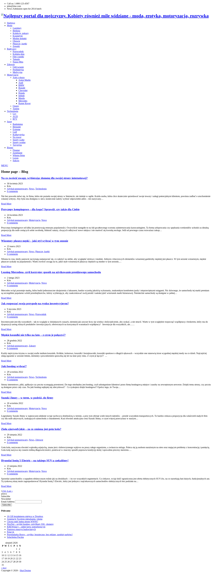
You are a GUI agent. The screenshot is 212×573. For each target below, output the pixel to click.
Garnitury (17, 28)
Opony (16, 106)
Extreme (16, 129)
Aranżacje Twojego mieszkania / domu (24, 519)
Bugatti (21, 88)
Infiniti (21, 95)
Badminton (18, 124)
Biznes (10, 147)
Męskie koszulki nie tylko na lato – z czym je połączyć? (33, 334)
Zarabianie (17, 153)
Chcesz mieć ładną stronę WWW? (22, 521)
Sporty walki (18, 140)
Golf (15, 132)
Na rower (17, 137)
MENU (4, 165)
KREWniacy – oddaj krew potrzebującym (26, 527)
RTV (15, 119)
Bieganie (17, 127)
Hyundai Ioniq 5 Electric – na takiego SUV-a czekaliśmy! (35, 460)
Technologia (12, 111)
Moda (9, 25)
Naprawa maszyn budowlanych (21, 529)
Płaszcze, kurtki (20, 43)
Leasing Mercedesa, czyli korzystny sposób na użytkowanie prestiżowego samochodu (51, 272)
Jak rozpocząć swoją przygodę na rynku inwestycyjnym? (35, 303)
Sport (9, 121)
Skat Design (25, 570)
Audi (20, 82)
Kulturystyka (19, 134)
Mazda (21, 98)
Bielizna (16, 30)
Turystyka (17, 145)
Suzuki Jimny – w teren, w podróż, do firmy (27, 397)
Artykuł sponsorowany (17, 188)
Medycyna (17, 72)
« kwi (3, 568)
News (31, 188)
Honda (21, 93)
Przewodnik (18, 51)
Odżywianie (18, 67)
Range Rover (24, 103)
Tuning (16, 108)
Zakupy (32, 346)
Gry (14, 114)
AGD (15, 116)
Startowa (11, 23)
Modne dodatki (20, 38)
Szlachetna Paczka (15, 537)
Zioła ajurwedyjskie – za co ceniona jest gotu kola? (31, 429)
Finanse (16, 150)
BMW (21, 85)
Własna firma (19, 155)
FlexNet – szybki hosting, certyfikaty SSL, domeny (30, 524)
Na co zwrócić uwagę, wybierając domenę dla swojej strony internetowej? (44, 178)
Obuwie (16, 41)
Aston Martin (24, 80)
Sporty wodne (19, 142)
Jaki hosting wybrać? (14, 366)
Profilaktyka (18, 69)
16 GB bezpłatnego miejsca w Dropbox (25, 516)
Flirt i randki (18, 56)
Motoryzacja (12, 75)
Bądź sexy (11, 49)
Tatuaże (16, 59)
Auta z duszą (19, 77)
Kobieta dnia (18, 54)
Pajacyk (10, 532)
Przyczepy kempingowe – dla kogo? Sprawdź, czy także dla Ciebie (40, 209)
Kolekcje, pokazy (21, 33)
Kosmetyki (18, 36)
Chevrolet (22, 90)
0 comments (12, 191)
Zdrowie (11, 64)
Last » (10, 491)
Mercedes (22, 101)
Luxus (15, 158)
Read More (6, 203)
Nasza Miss (18, 62)
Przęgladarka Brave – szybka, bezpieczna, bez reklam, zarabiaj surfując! (40, 534)
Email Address (8, 501)
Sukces (16, 160)
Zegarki (16, 46)
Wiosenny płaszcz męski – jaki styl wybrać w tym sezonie (34, 240)
